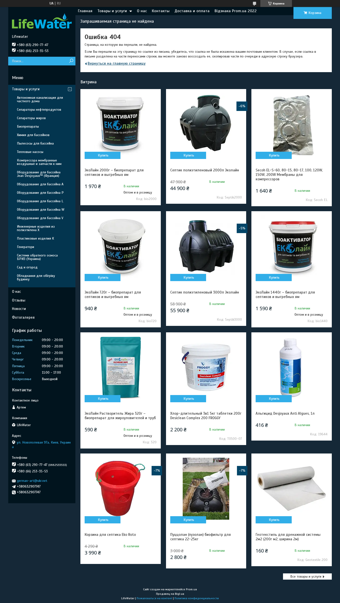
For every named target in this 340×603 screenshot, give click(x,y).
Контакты (161, 10)
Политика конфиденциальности (196, 598)
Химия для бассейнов (33, 135)
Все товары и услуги (305, 576)
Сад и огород (27, 267)
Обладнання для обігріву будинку (36, 277)
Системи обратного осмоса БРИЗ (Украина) (37, 257)
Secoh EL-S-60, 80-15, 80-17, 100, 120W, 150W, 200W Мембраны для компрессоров (289, 174)
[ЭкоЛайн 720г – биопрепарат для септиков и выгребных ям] (120, 246)
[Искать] (71, 61)
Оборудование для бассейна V (40, 218)
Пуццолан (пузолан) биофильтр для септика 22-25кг (200, 536)
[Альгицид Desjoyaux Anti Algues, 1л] (291, 368)
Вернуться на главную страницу (117, 63)
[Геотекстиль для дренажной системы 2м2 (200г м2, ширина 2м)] (291, 489)
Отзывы (18, 300)
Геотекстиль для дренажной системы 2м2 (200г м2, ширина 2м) (288, 536)
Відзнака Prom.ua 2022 (236, 10)
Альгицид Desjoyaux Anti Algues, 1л (285, 413)
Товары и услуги (112, 10)
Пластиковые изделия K (35, 238)
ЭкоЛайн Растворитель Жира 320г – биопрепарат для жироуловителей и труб (120, 415)
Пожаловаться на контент (154, 598)
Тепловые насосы (30, 152)
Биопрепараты (28, 126)
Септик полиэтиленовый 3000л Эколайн (204, 292)
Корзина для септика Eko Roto (110, 534)
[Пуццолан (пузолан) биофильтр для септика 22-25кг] (206, 489)
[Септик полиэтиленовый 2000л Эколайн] (206, 124)
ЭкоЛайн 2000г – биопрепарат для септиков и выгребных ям (114, 172)
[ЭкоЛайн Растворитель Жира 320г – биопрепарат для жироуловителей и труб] (120, 368)
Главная (85, 10)
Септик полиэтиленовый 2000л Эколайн (204, 170)
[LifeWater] (42, 21)
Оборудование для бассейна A (40, 184)
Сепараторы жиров (31, 118)
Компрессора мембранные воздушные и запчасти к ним (39, 162)
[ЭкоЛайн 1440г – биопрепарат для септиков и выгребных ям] (291, 246)
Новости (19, 308)
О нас (142, 10)
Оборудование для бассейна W (40, 209)
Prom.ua (191, 589)
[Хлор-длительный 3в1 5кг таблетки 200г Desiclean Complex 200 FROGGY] (206, 368)
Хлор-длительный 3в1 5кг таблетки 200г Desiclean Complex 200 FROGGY (205, 415)
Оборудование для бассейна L (40, 201)
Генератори (25, 247)
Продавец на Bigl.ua (170, 594)
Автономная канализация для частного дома (40, 99)
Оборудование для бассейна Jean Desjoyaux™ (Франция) (38, 174)
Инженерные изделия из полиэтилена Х (36, 228)
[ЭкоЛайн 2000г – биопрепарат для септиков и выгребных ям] (120, 124)
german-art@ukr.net (32, 481)
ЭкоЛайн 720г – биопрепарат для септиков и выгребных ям (113, 294)
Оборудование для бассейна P (40, 193)
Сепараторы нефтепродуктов (39, 109)
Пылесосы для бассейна (35, 143)
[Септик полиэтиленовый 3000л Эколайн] (206, 246)
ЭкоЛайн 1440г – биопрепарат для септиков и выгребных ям (285, 294)
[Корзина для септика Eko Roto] (120, 489)
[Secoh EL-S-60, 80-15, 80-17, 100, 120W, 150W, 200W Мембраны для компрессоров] (291, 124)
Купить (103, 155)
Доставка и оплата (192, 10)
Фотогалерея (23, 317)
